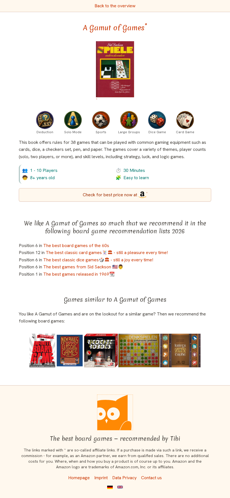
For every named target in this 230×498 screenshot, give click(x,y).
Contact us (151, 478)
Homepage (79, 478)
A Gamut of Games (115, 28)
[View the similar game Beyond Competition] (139, 350)
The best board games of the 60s (76, 245)
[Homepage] (115, 412)
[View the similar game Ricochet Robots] (101, 350)
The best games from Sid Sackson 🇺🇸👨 (83, 267)
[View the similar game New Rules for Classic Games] (70, 350)
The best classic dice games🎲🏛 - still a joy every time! (98, 260)
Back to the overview (115, 6)
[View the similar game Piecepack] (42, 350)
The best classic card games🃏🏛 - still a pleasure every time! (107, 252)
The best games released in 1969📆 (79, 274)
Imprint (101, 478)
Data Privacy (124, 478)
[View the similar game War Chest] (180, 350)
